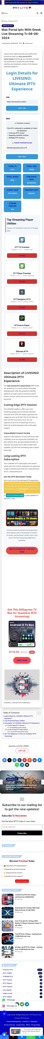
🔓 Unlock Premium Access (22, 143)
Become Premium (22, 881)
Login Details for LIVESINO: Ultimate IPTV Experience (18, 717)
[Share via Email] (27, 765)
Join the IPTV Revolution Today (19, 731)
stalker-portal (7, 993)
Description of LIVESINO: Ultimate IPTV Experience (22, 723)
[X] (9, 760)
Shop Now (22, 660)
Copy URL (22, 108)
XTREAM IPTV (8, 976)
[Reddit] (29, 760)
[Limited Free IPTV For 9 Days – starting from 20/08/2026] (7, 899)
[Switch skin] (38, 13)
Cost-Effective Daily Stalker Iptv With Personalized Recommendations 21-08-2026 (21, 787)
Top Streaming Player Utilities (14, 721)
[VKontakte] (34, 760)
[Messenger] (39, 760)
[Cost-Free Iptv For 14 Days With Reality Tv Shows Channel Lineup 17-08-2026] (7, 926)
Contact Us (26, 1021)
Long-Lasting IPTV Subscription (18, 729)
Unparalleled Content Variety (18, 727)
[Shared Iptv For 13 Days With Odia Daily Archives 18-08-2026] (7, 912)
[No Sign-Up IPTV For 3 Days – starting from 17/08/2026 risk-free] (7, 952)
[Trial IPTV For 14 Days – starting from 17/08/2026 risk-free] (7, 939)
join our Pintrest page (15, 495)
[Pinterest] (24, 760)
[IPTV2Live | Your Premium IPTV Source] (22, 8)
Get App (22, 255)
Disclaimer (34, 1021)
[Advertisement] (22, 583)
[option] (22, 782)
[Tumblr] (19, 760)
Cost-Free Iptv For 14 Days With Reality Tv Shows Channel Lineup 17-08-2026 (28, 923)
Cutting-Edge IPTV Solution (15, 725)
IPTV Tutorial (7, 980)
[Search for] (41, 13)
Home (5, 21)
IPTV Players (7, 983)
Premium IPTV (13, 21)
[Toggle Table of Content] (37, 713)
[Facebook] (4, 760)
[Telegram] (22, 765)
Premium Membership (14, 1021)
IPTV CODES (7, 973)
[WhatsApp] (17, 765)
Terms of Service (9, 1025)
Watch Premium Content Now (22, 550)
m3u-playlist (7, 990)
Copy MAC (22, 157)
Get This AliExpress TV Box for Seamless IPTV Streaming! (20, 735)
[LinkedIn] (14, 760)
